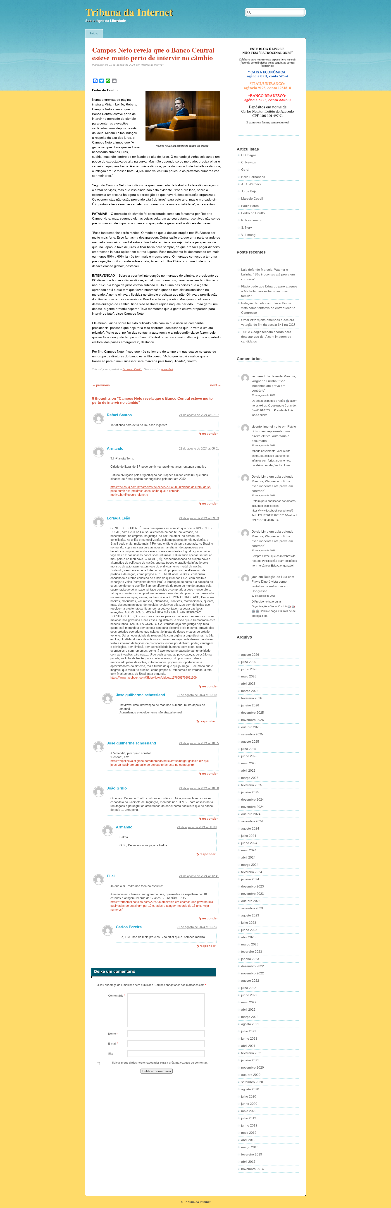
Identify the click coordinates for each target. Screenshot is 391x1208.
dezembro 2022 (252, 966)
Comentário (116, 995)
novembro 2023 (252, 893)
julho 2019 (248, 1118)
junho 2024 (249, 843)
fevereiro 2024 (251, 872)
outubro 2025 (250, 727)
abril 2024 (248, 857)
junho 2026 (249, 669)
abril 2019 (248, 1140)
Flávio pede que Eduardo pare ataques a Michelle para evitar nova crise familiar (269, 291)
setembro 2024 (252, 821)
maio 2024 (248, 850)
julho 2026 (248, 662)
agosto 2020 (250, 1089)
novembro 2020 (252, 1067)
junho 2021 (249, 1038)
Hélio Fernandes (253, 177)
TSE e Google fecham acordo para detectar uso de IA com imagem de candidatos (266, 336)
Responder (210, 433)
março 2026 (249, 691)
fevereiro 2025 (251, 785)
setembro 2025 (252, 734)
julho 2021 (248, 1031)
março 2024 (249, 864)
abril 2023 (248, 937)
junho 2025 (249, 756)
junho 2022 (249, 995)
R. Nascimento (251, 220)
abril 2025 (248, 770)
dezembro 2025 (252, 712)
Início (94, 33)
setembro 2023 (252, 908)
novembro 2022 (252, 973)
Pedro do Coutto (132, 369)
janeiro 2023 (250, 959)
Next (215, 385)
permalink (167, 369)
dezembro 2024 (252, 799)
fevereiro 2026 (251, 698)
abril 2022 (248, 1009)
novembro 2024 (252, 807)
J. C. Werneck (251, 184)
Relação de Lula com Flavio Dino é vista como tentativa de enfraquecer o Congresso (268, 307)
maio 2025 (248, 763)
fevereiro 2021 (251, 1053)
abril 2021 (248, 1046)
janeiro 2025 (250, 792)
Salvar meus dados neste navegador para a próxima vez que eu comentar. (159, 1062)
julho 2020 (248, 1096)
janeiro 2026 (250, 705)
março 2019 (249, 1147)
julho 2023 (248, 922)
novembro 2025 (252, 720)
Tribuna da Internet (129, 12)
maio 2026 (248, 676)
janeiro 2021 (250, 1060)
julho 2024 (248, 835)
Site (110, 1053)
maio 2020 (248, 1111)
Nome (113, 1033)
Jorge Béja (249, 191)
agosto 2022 (250, 980)
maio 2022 (248, 1002)
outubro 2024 (250, 814)
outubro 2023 (250, 901)
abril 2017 (248, 1161)
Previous (101, 385)
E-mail (113, 1043)
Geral (245, 169)
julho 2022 (248, 988)
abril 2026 (248, 683)
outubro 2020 (250, 1074)
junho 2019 (249, 1125)
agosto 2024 (250, 828)
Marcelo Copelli (252, 198)
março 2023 (249, 944)
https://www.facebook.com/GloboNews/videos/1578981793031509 (153, 677)
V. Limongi (248, 235)
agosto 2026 (250, 654)
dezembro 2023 (252, 886)
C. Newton (248, 162)
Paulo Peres (250, 206)
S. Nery (246, 227)
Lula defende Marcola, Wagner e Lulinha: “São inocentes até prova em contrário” (268, 274)
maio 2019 (248, 1132)
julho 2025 (248, 749)
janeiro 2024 (250, 879)
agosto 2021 (250, 1024)
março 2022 (249, 1017)
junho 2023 (249, 930)
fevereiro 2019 (251, 1154)
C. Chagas (248, 155)
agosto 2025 (250, 741)
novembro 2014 (252, 1169)
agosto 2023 (250, 915)
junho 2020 (249, 1103)
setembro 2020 (252, 1082)
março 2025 (249, 778)
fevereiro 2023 (251, 951)
